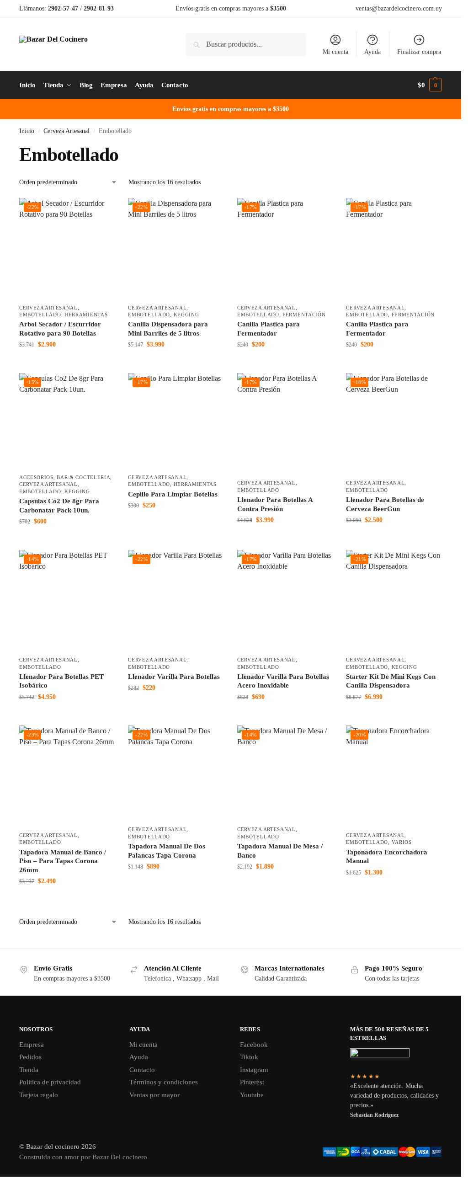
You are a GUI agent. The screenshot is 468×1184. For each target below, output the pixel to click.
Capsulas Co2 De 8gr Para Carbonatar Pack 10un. (59, 505)
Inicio (26, 131)
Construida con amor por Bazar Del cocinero (83, 1157)
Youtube (252, 1095)
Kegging (186, 314)
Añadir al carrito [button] (66, 363)
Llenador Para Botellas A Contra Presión (275, 504)
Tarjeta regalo (38, 1095)
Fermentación (303, 314)
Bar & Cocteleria (83, 477)
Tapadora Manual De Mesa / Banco (280, 851)
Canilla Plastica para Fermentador (268, 328)
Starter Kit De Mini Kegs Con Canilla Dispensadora (391, 681)
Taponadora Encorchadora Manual (386, 856)
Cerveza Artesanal (66, 131)
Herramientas (85, 314)
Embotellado (40, 314)
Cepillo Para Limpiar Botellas (173, 494)
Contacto (142, 1069)
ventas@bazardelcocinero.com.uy (399, 8)
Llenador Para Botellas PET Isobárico (61, 681)
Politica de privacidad (50, 1082)
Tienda (28, 1069)
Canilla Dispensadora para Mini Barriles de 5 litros (168, 328)
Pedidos (30, 1057)
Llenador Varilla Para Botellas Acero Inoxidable (283, 681)
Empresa (31, 1044)
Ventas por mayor (154, 1095)
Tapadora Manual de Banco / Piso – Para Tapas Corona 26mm (62, 861)
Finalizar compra (419, 51)
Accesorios (36, 477)
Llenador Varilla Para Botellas (174, 676)
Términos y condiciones (163, 1082)
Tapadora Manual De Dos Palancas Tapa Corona (166, 851)
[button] (430, 85)
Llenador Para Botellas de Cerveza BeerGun (385, 504)
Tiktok (249, 1057)
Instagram (254, 1069)
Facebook (254, 1044)
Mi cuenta (335, 51)
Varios (402, 842)
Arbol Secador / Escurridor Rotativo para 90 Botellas (60, 328)
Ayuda (372, 51)
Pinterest (252, 1082)
